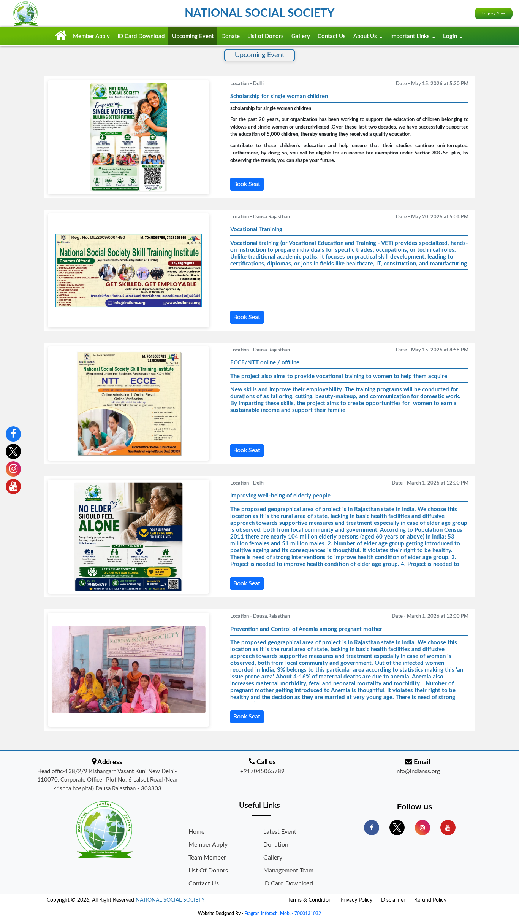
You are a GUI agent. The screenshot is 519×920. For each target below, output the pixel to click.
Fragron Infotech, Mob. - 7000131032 (282, 913)
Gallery (300, 36)
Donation (275, 845)
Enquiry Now (493, 13)
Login (450, 36)
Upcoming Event (193, 36)
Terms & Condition (310, 900)
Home (196, 832)
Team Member (207, 858)
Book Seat (246, 184)
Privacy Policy (356, 900)
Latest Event (279, 832)
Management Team (288, 871)
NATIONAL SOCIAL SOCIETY (170, 900)
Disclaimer (393, 900)
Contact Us (332, 36)
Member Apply (91, 36)
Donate (230, 36)
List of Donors (265, 36)
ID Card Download (141, 36)
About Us (365, 36)
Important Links (410, 36)
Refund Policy (430, 900)
